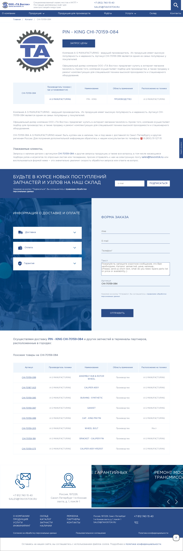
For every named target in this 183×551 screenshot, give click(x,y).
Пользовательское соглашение (91, 533)
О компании (8, 13)
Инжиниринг (21, 526)
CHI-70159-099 (29, 377)
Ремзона (72, 516)
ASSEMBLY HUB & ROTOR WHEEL (91, 377)
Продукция (35, 13)
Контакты (175, 13)
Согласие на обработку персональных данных (35, 533)
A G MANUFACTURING (60, 99)
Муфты (108, 13)
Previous (168, 501)
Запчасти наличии (46, 524)
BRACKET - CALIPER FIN (91, 438)
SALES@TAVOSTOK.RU (107, 7)
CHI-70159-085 (29, 398)
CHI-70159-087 (29, 408)
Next (176, 501)
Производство (123, 99)
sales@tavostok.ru (153, 157)
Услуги (129, 13)
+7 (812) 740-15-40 (104, 3)
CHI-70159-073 (29, 449)
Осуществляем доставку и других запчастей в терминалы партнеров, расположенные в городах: (80, 341)
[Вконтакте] (136, 521)
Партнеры (73, 519)
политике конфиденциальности (143, 544)
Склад (153, 13)
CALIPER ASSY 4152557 (91, 449)
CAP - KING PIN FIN (91, 418)
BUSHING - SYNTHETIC (91, 398)
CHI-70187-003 (29, 388)
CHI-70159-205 (29, 428)
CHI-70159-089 (29, 418)
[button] (176, 5)
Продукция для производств (74, 13)
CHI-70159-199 (29, 438)
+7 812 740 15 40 (23, 495)
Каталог (45, 519)
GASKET (91, 408)
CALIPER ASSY (91, 388)
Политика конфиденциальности (153, 533)
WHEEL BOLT (91, 428)
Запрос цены (78, 43)
